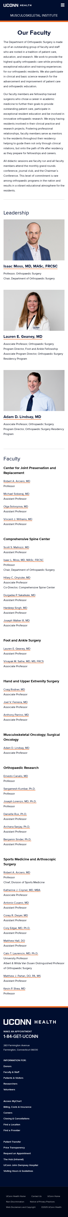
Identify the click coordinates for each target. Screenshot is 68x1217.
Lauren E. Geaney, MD (16, 648)
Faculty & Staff (11, 1072)
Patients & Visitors (13, 1077)
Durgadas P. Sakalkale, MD (19, 595)
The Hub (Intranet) (13, 1159)
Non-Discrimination (15, 1201)
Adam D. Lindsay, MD (16, 748)
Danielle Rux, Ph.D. (15, 814)
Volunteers (9, 1089)
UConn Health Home (16, 1196)
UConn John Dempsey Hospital (20, 1165)
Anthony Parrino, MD (16, 715)
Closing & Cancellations (16, 1118)
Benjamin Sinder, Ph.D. (17, 839)
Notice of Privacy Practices (42, 1201)
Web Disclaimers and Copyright (21, 1207)
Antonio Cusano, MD (16, 903)
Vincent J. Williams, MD (17, 519)
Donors (7, 1066)
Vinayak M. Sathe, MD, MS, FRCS (23, 661)
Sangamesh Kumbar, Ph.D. (19, 789)
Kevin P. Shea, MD (14, 988)
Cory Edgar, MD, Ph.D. (16, 928)
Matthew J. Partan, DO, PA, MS (22, 976)
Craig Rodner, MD (14, 689)
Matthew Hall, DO (14, 941)
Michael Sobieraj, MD (16, 494)
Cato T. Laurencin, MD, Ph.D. (20, 953)
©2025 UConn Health (51, 1207)
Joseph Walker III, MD (16, 620)
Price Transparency (14, 1147)
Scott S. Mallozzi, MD (16, 547)
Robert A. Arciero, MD (16, 481)
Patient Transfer (12, 1141)
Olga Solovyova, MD (15, 506)
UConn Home (53, 1196)
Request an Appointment (17, 1153)
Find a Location (11, 1124)
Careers (7, 1112)
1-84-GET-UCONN (20, 1036)
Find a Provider (11, 1130)
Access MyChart (12, 1101)
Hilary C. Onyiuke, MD (16, 577)
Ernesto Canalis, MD (15, 776)
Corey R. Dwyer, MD (15, 915)
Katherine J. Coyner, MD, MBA (21, 890)
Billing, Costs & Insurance (17, 1106)
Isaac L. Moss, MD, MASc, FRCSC (23, 560)
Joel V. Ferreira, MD (15, 702)
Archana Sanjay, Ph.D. (16, 827)
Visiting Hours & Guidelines (18, 1170)
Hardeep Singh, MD (15, 608)
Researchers (10, 1083)
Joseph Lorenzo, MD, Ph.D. (19, 801)
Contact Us (36, 1196)
